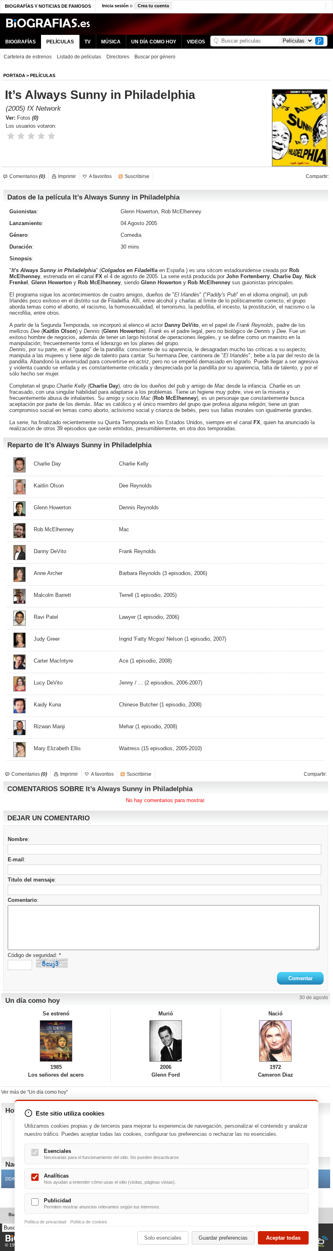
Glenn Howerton (51, 282)
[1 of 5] (11, 136)
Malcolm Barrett (52, 595)
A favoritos (100, 176)
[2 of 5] (21, 136)
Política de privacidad (45, 1221)
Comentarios (27, 176)
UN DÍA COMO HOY (153, 42)
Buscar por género (154, 57)
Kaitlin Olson (59, 331)
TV (87, 42)
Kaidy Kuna (47, 705)
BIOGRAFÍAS (20, 42)
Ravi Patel (46, 617)
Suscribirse (137, 176)
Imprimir (67, 176)
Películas (42, 75)
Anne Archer (48, 573)
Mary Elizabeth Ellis (57, 748)
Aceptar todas (283, 1238)
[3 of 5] (31, 136)
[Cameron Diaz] (275, 1041)
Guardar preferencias (223, 1238)
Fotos (27, 118)
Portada (14, 75)
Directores (117, 57)
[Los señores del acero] (56, 1041)
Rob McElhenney (175, 398)
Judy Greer (47, 639)
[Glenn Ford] (165, 1041)
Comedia (131, 235)
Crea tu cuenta (153, 5)
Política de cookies (88, 1221)
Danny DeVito (181, 325)
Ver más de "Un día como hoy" (34, 1092)
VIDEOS (196, 42)
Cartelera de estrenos (28, 57)
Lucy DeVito (48, 683)
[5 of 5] (51, 136)
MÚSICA (111, 42)
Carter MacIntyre (53, 661)
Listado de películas (79, 57)
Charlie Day (103, 386)
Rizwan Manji (49, 726)
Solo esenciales (163, 1238)
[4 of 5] (41, 136)
